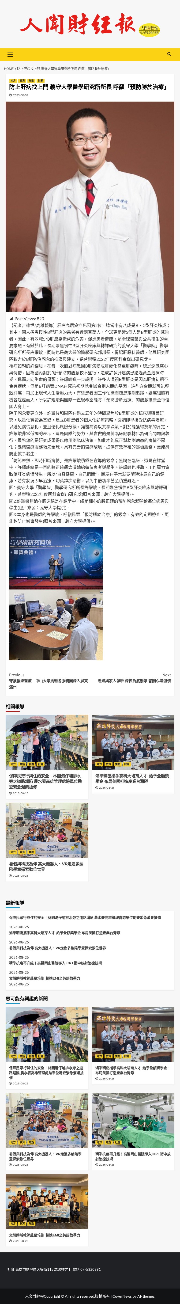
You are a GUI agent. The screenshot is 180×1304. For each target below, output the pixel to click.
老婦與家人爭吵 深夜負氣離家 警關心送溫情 (134, 678)
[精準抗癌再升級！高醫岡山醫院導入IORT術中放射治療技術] (133, 1120)
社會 (40, 764)
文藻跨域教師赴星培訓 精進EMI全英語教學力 (44, 978)
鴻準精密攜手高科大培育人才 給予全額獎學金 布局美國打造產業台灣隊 (64, 933)
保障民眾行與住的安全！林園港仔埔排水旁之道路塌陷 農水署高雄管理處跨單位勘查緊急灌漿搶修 (45, 782)
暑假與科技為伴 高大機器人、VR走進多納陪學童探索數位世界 (57, 948)
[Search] (169, 54)
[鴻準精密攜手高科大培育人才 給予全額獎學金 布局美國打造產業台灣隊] (133, 742)
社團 (40, 80)
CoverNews (122, 1296)
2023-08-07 (20, 95)
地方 (13, 80)
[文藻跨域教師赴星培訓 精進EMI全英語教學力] (47, 1201)
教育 (22, 80)
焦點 (31, 80)
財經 (126, 764)
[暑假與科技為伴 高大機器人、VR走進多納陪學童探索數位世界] (47, 830)
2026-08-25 (20, 875)
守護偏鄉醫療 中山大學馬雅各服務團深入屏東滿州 (48, 681)
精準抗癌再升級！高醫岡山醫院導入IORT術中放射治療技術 (55, 963)
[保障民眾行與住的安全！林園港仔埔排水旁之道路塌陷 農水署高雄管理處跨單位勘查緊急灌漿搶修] (47, 742)
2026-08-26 (20, 793)
